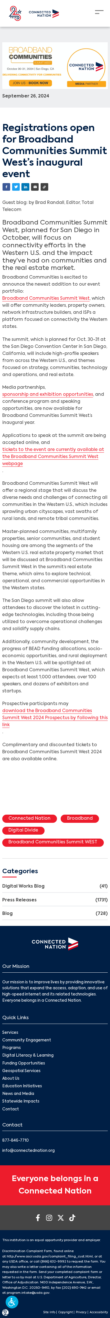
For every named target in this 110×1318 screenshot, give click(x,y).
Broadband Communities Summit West (46, 298)
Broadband (80, 818)
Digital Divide (23, 830)
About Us (10, 1079)
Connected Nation (29, 818)
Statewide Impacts (20, 1101)
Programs (11, 1048)
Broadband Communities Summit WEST (52, 842)
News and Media (18, 1094)
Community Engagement (26, 1040)
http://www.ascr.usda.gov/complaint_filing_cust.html (50, 1256)
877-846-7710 (15, 1141)
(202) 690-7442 (74, 1288)
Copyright (65, 1312)
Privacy (81, 1312)
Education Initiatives (22, 1086)
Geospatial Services (21, 1071)
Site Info (49, 1312)
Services (10, 1033)
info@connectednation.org (28, 1151)
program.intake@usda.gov (28, 1293)
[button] (12, 1302)
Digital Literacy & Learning (28, 1055)
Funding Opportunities (23, 1063)
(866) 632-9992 (53, 1261)
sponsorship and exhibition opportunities (47, 394)
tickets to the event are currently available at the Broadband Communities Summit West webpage (53, 457)
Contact (10, 1109)
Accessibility (99, 1312)
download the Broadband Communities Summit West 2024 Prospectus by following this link (55, 718)
